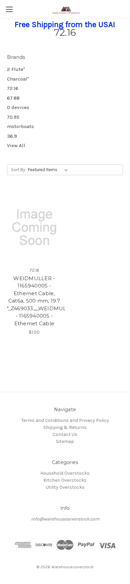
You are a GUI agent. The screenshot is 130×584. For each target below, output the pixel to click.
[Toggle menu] (9, 9)
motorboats (20, 126)
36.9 (12, 136)
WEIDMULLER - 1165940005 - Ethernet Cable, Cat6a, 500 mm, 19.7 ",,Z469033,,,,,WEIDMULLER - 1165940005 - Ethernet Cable (34, 301)
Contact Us (65, 434)
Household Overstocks (65, 473)
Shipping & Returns (65, 427)
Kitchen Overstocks (65, 480)
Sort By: (18, 169)
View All (16, 145)
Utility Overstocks (65, 487)
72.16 (12, 88)
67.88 (13, 98)
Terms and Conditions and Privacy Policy (65, 420)
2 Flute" (16, 69)
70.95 (13, 117)
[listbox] (49, 170)
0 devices (18, 107)
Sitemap (65, 441)
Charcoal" (18, 79)
